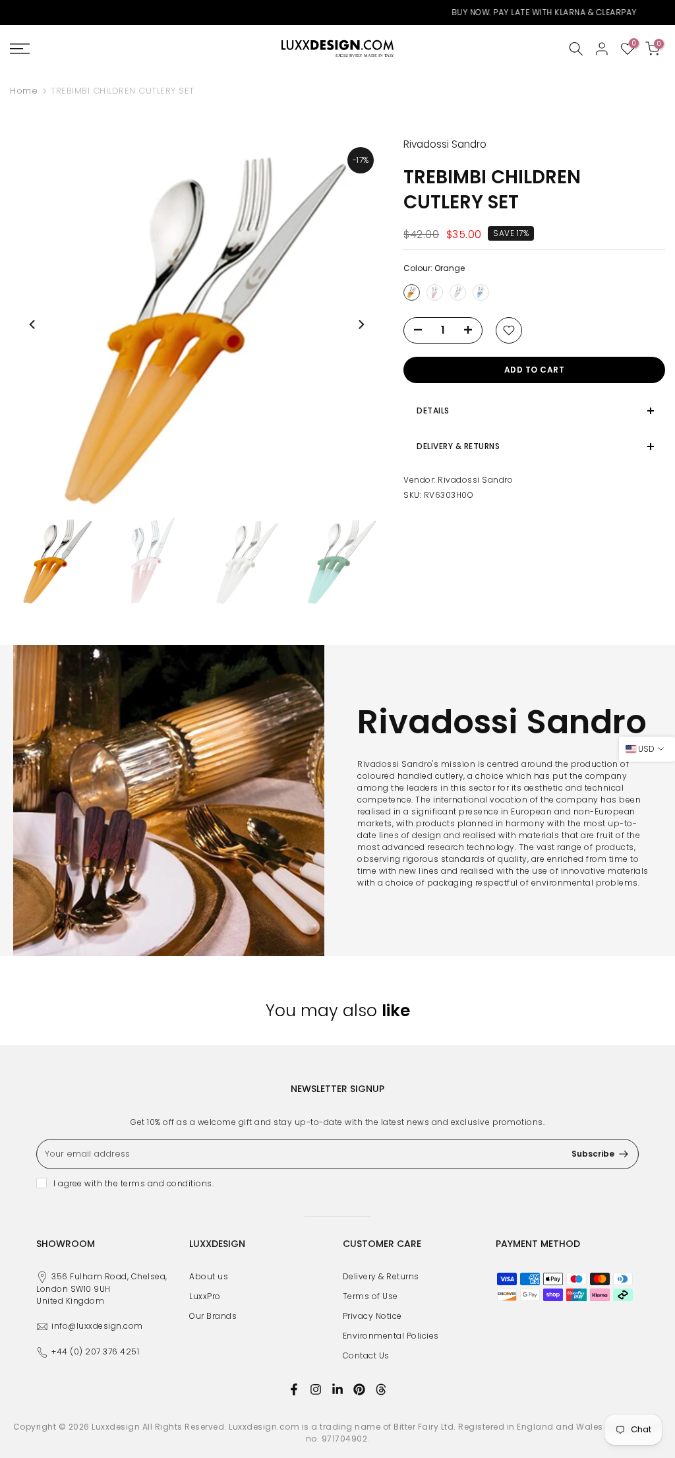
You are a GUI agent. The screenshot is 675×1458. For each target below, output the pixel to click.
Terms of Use (370, 1296)
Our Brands (213, 1315)
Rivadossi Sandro (475, 479)
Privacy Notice (372, 1315)
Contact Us (366, 1355)
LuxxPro (205, 1296)
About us (208, 1276)
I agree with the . (133, 1183)
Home (24, 90)
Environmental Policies (391, 1335)
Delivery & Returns (381, 1276)
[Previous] (33, 324)
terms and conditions (166, 1183)
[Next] (360, 324)
